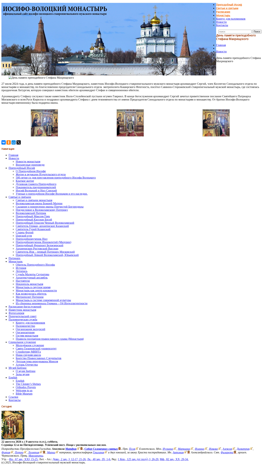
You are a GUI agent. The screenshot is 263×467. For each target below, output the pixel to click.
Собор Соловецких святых (101, 448)
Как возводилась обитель (31, 293)
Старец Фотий (24, 232)
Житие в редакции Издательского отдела (41, 174)
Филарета (227, 452)
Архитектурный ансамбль (32, 277)
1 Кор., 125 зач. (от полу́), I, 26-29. (138, 459)
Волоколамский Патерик (31, 213)
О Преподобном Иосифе (31, 171)
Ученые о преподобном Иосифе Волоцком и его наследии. (52, 193)
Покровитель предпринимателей (36, 187)
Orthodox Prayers (26, 387)
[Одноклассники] (8, 142)
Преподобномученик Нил (31, 238)
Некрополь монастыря (29, 284)
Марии (51, 452)
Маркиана (184, 448)
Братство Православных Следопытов (38, 358)
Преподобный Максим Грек (33, 216)
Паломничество (25, 325)
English (13, 377)
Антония (178, 452)
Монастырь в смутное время (33, 287)
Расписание (223, 11)
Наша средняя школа (28, 354)
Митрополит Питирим (29, 296)
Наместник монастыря (22, 309)
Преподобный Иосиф (229, 4)
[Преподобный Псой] (136, 448)
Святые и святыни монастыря (34, 200)
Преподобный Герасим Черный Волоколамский (45, 222)
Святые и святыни (227, 8)
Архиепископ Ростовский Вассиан (37, 248)
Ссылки (13, 396)
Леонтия (33, 452)
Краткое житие (25, 180)
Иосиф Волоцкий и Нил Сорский (36, 190)
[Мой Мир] (13, 142)
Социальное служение (22, 342)
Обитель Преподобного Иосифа (35, 264)
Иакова (213, 448)
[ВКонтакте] (3, 142)
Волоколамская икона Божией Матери (39, 203)
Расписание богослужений (25, 306)
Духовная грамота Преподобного (36, 184)
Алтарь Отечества (27, 364)
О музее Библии (25, 371)
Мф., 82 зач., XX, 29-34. (174, 459)
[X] (18, 142)
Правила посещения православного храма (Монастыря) (50, 338)
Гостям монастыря (27, 335)
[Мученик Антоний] (185, 452)
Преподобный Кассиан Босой (34, 219)
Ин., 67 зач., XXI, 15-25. (23, 459)
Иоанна (199, 448)
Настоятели (23, 280)
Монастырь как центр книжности (36, 290)
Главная (221, 45)
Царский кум (24, 235)
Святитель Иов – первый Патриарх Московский (45, 251)
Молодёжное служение (30, 345)
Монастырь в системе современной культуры (43, 300)
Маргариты (35, 455)
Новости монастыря (28, 161)
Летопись (21, 271)
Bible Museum (24, 393)
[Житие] (78, 448)
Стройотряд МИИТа (28, 351)
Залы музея (22, 374)
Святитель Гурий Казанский (33, 229)
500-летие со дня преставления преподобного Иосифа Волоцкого (56, 177)
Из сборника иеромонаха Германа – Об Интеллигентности (51, 303)
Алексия (227, 448)
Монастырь (223, 15)
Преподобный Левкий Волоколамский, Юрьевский (47, 255)
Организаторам (25, 332)
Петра (19, 452)
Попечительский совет (22, 316)
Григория (98, 452)
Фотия (5, 452)
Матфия (70, 448)
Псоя (132, 448)
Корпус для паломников (230, 18)
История (21, 267)
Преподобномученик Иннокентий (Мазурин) (43, 242)
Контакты (222, 25)
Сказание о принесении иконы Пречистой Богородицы (50, 206)
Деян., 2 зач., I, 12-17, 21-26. (69, 459)
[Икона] (12, 438)
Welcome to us (24, 390)
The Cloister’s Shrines (28, 383)
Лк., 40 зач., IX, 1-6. (99, 459)
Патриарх (14, 258)
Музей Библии (17, 367)
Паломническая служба (23, 319)
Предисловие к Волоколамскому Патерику (42, 209)
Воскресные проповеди (30, 164)
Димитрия (243, 448)
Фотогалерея (16, 313)
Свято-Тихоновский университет (36, 348)
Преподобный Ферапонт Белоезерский (39, 245)
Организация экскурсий (30, 329)
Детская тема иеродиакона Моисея (37, 361)
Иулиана (168, 448)
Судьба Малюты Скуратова (32, 274)
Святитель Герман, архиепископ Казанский (42, 225)
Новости (221, 21)
